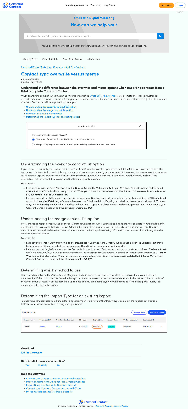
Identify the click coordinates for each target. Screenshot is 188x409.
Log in (180, 5)
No (58, 365)
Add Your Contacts (75, 67)
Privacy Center (121, 406)
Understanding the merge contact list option (49, 110)
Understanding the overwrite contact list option (51, 106)
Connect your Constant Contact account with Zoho (53, 388)
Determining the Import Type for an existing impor (52, 116)
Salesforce (109, 95)
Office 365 (95, 95)
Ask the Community (31, 352)
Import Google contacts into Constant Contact (51, 385)
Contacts (58, 67)
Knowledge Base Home (77, 5)
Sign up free (166, 5)
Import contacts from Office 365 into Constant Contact (55, 381)
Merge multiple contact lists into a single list (49, 391)
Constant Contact (104, 406)
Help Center (109, 5)
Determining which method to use (44, 113)
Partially (43, 365)
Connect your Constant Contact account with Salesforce (56, 378)
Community (96, 5)
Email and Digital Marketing (36, 67)
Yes (27, 365)
